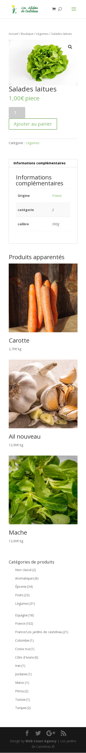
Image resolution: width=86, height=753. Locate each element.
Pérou (21, 691)
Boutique (27, 34)
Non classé (25, 570)
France (57, 195)
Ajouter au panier (33, 124)
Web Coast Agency (41, 741)
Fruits (22, 595)
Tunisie (22, 699)
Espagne (24, 615)
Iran (20, 665)
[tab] (43, 163)
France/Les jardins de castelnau (41, 632)
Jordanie (23, 674)
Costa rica (24, 649)
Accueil (13, 34)
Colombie (24, 640)
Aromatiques (27, 578)
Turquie (23, 708)
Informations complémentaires (40, 163)
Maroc (22, 682)
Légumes (42, 34)
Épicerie (24, 586)
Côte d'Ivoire (26, 657)
